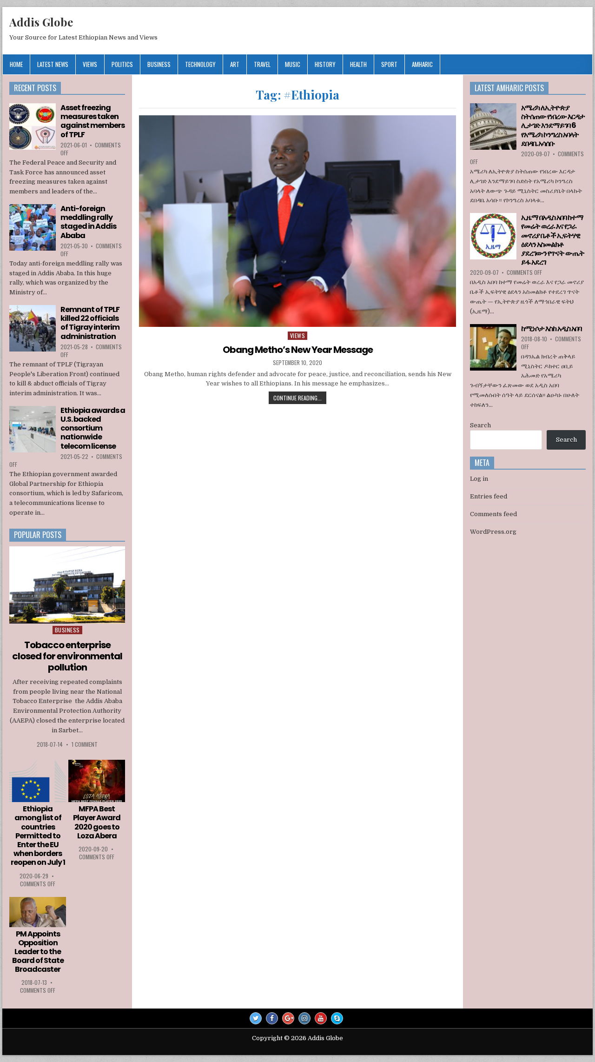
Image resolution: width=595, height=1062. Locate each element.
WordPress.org (493, 531)
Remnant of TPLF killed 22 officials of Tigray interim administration (89, 323)
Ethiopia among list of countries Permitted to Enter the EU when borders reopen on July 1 (38, 835)
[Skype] (337, 1018)
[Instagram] (304, 1018)
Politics (122, 64)
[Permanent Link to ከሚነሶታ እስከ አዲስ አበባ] (493, 347)
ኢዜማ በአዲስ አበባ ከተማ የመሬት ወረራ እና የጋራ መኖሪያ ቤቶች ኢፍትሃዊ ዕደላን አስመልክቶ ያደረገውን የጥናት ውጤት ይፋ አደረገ (552, 239)
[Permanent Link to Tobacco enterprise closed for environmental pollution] (67, 585)
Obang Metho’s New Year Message (298, 349)
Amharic (422, 64)
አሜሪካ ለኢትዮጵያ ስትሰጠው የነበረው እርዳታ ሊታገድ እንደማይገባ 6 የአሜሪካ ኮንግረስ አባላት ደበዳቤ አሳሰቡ (553, 125)
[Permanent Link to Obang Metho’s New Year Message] (297, 221)
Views (90, 64)
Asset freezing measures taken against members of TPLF (92, 121)
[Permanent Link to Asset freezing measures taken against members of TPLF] (32, 126)
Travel (262, 64)
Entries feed (488, 496)
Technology (200, 64)
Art (234, 64)
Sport (389, 64)
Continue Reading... (297, 398)
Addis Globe (41, 21)
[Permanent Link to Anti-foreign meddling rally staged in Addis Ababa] (32, 227)
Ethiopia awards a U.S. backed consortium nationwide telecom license (92, 428)
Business (159, 64)
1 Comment (85, 744)
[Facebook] (272, 1018)
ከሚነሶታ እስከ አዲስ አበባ (551, 328)
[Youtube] (321, 1018)
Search (480, 425)
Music (292, 64)
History (325, 64)
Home (16, 64)
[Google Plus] (288, 1018)
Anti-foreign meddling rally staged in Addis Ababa (88, 222)
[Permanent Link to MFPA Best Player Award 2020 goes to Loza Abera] (96, 781)
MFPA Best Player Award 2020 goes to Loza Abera (96, 822)
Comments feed (493, 514)
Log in (479, 478)
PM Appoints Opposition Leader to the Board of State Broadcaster (38, 952)
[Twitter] (256, 1018)
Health (358, 64)
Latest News (52, 64)
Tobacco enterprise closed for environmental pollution (67, 656)
